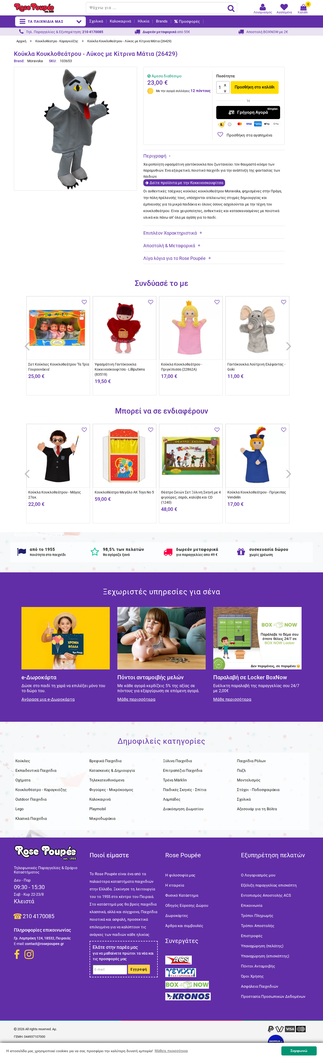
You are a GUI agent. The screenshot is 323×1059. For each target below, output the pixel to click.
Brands (162, 21)
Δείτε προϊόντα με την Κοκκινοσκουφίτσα (186, 183)
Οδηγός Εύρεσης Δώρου (186, 905)
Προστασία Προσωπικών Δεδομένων (273, 996)
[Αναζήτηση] (231, 8)
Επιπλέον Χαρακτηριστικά (170, 233)
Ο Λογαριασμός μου (258, 875)
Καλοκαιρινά (120, 21)
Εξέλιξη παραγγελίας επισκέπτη (269, 885)
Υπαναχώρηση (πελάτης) (262, 946)
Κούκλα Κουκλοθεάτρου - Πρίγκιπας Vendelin (256, 494)
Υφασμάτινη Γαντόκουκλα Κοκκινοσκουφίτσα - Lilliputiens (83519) (120, 369)
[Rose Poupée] (48, 8)
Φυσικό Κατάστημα (181, 895)
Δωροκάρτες (176, 915)
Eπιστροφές (251, 936)
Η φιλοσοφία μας (180, 875)
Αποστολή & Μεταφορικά (169, 245)
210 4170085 (38, 916)
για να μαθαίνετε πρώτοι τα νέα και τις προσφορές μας (123, 956)
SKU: (53, 61)
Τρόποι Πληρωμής (257, 915)
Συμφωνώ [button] (298, 1051)
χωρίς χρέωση (261, 555)
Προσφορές (189, 21)
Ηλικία (143, 21)
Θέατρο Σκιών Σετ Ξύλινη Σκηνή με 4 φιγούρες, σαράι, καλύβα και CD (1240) (191, 497)
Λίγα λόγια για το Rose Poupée (174, 258)
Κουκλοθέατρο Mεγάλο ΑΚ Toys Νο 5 (124, 492)
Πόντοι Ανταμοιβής (258, 966)
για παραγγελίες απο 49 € (197, 555)
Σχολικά (96, 21)
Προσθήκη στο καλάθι (255, 87)
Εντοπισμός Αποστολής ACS (266, 895)
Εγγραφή (138, 969)
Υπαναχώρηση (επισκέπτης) (265, 956)
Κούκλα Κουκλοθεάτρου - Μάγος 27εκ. (54, 494)
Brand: (19, 61)
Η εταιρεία (174, 885)
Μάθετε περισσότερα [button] (171, 1051)
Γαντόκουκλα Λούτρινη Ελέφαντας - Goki (256, 366)
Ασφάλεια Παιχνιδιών (259, 986)
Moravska (35, 61)
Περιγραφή (154, 156)
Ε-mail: (19, 944)
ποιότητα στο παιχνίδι (48, 555)
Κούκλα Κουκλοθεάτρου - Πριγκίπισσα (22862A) (181, 366)
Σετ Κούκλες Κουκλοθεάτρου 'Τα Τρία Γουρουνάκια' (58, 366)
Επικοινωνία (251, 905)
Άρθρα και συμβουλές (184, 925)
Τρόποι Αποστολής (257, 925)
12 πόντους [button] (201, 90)
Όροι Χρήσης (252, 976)
